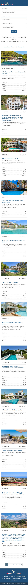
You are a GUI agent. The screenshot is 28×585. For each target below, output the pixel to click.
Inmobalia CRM (24, 583)
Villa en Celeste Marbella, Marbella (12, 450)
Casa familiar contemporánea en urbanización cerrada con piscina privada (13, 367)
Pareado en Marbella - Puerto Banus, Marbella (12, 323)
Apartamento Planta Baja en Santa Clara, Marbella (13, 241)
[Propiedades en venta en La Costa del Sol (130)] (21, 564)
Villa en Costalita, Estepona (10, 282)
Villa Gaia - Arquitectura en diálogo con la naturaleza (13, 72)
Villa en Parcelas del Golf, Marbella (12, 410)
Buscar (14, 31)
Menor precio (14, 47)
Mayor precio (21, 47)
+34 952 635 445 (8, 576)
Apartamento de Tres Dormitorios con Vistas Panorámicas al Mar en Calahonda (13, 493)
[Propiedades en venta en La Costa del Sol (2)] (19, 564)
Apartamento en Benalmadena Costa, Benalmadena (12, 201)
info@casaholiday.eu (20, 576)
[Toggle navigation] (24, 3)
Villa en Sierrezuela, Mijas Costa (11, 158)
